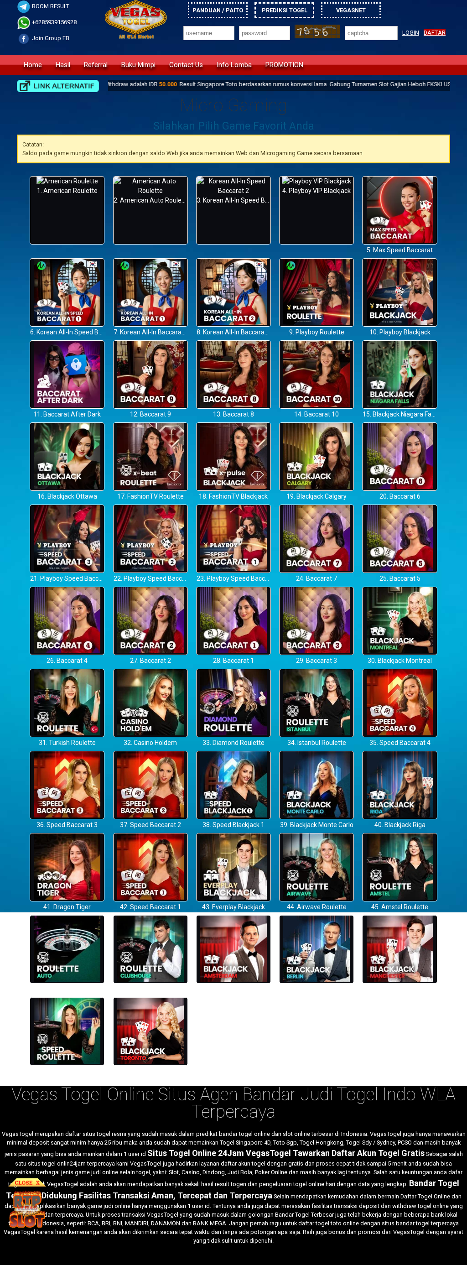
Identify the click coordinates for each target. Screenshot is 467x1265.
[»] (58, 86)
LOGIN (410, 32)
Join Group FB (50, 38)
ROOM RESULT (50, 6)
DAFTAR (435, 32)
